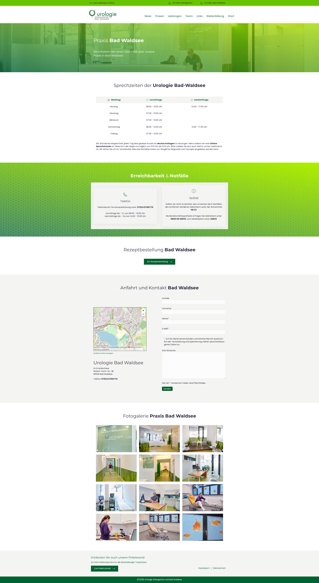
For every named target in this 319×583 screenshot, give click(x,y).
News (148, 16)
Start (231, 16)
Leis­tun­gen (175, 16)
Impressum (203, 568)
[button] (180, 3)
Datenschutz (219, 568)
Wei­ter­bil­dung (215, 16)
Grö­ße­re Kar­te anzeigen (103, 353)
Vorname (166, 308)
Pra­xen (159, 16)
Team (189, 16)
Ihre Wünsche (168, 350)
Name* (165, 318)
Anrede (165, 298)
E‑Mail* (165, 328)
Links (200, 16)
